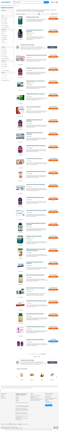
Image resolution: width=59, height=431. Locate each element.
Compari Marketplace (49, 399)
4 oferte (53, 213)
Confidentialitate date (5, 427)
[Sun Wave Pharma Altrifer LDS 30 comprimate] (21, 304)
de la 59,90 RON (53, 236)
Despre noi (3, 395)
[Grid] (41, 14)
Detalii (20, 348)
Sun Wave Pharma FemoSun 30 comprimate (35, 326)
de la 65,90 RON (53, 171)
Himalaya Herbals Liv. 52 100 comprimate (35, 81)
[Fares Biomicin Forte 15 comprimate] (21, 162)
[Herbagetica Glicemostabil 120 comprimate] (21, 149)
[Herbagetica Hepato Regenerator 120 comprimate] (21, 123)
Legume (31, 379)
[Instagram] (57, 427)
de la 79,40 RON (53, 223)
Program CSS (47, 401)
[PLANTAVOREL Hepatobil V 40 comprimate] (21, 97)
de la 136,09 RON (53, 300)
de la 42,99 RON (53, 81)
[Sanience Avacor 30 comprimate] (21, 110)
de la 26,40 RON (53, 197)
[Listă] (39, 14)
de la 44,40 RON (53, 17)
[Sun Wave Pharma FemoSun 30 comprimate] (21, 330)
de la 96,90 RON (53, 249)
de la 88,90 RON (53, 184)
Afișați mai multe (40, 11)
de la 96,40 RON (53, 55)
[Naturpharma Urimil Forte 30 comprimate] (21, 188)
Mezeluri (52, 379)
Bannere (46, 400)
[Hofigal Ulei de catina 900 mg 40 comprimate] (21, 175)
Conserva (21, 379)
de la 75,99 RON (53, 210)
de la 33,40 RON (53, 275)
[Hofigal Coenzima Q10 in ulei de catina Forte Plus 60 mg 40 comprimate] (21, 252)
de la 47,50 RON (53, 145)
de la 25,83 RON (53, 132)
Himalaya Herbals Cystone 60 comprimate (35, 287)
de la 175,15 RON (53, 262)
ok (13, 13)
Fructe (42, 379)
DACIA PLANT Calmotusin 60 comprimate (35, 275)
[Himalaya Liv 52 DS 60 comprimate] (21, 239)
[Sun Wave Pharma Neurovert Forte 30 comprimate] (21, 265)
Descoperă (52, 47)
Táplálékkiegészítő (14, 424)
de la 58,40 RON (53, 94)
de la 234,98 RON (53, 30)
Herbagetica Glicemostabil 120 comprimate (35, 145)
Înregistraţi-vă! (49, 405)
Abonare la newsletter (34, 398)
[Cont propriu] (57, 2)
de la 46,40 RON (53, 119)
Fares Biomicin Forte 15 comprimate (34, 158)
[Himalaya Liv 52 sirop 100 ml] (21, 20)
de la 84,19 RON (53, 326)
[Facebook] (55, 427)
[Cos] (54, 2)
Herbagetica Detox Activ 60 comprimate (35, 339)
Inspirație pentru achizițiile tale (36, 399)
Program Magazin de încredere (51, 398)
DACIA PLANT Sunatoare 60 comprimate (35, 313)
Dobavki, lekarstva (24, 424)
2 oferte (53, 20)
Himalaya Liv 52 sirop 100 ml (32, 17)
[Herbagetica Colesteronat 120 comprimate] (21, 71)
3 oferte (53, 58)
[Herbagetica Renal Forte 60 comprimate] (21, 201)
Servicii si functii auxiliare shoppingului (35, 396)
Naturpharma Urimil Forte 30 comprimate (35, 184)
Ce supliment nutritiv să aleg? (27, 44)
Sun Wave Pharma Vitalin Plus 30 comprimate (36, 210)
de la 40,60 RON (53, 106)
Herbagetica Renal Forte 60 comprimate (35, 197)
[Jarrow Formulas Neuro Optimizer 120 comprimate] (21, 33)
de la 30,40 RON (53, 313)
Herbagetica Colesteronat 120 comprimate (35, 68)
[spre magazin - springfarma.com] (21, 343)
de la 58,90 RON (53, 287)
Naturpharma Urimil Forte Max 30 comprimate (36, 55)
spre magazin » (53, 341)
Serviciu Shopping (48, 402)
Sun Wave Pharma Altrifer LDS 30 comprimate (36, 300)
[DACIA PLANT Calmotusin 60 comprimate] (21, 278)
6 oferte (53, 33)
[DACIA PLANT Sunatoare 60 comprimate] (21, 317)
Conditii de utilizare (14, 427)
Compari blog (3, 398)
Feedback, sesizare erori (35, 400)
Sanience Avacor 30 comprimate (33, 106)
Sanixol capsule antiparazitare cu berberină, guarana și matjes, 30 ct (22, 410)
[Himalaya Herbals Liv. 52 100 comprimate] (21, 84)
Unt (16, 401)
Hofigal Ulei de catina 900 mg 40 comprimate (36, 171)
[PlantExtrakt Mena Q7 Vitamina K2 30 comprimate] (21, 136)
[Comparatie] (52, 2)
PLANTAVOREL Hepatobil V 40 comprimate (35, 93)
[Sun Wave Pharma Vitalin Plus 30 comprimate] (21, 214)
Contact (2, 396)
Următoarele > (43, 354)
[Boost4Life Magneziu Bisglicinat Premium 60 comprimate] (21, 227)
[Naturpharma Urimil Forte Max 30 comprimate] (21, 58)
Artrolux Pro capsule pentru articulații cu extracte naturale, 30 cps (22, 413)
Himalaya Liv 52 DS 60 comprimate (33, 236)
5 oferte (53, 84)
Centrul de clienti (48, 395)
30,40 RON (53, 339)
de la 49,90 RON (53, 68)
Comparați (53, 18)
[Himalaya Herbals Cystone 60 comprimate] (21, 291)
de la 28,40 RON (53, 158)
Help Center (47, 396)
